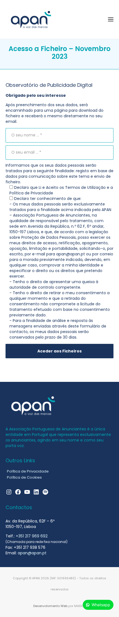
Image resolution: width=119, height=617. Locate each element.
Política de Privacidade (28, 471)
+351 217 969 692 (32, 536)
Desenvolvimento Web (50, 606)
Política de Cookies (24, 477)
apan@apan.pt (32, 553)
